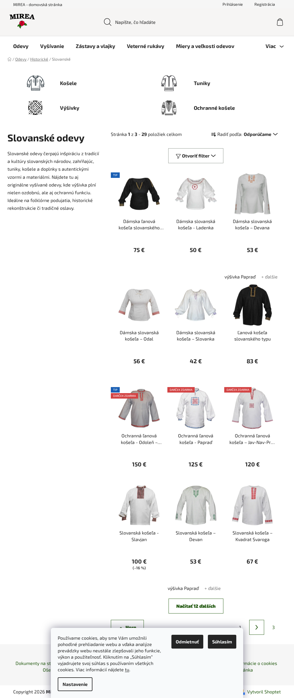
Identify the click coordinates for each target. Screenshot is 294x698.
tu (127, 669)
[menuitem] (20, 46)
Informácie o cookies (255, 663)
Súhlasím (222, 641)
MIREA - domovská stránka (37, 4)
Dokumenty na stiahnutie (42, 663)
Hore (130, 627)
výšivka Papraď (240, 276)
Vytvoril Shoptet (264, 691)
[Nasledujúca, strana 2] (256, 627)
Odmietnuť (187, 641)
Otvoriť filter (196, 155)
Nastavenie (75, 684)
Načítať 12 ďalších (196, 606)
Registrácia (264, 4)
